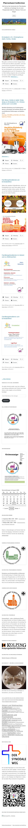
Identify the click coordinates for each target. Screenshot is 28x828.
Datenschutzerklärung (6, 825)
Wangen (11, 735)
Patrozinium (5, 727)
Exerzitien (20, 709)
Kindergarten (11, 722)
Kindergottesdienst (20, 722)
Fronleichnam (21, 712)
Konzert (10, 724)
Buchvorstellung (5, 709)
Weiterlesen (14, 76)
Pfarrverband (8, 729)
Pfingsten (17, 729)
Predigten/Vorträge (8, 731)
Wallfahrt (4, 735)
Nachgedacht (16, 725)
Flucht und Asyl (11, 712)
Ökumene (5, 736)
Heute (11, 508)
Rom (15, 731)
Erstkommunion (13, 709)
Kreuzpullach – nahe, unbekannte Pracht (12, 618)
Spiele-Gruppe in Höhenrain (9, 658)
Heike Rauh (4, 307)
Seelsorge (20, 731)
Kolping (5, 724)
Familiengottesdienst (12, 710)
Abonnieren (5, 400)
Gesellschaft (4, 713)
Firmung (4, 712)
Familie (5, 711)
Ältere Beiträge (6, 379)
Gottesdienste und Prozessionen (9, 716)
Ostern (24, 725)
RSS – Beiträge (11, 815)
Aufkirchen (7, 707)
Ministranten (6, 725)
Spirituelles (11, 733)
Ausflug (14, 708)
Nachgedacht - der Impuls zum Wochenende (12, 692)
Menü (14, 15)
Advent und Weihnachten (12, 705)
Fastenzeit (19, 710)
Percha (11, 727)
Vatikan (18, 733)
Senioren (4, 733)
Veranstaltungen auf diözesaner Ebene (15, 775)
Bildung (18, 708)
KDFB (20, 720)
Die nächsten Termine (7, 515)
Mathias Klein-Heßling (7, 245)
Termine (10, 531)
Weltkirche (19, 735)
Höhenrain (6, 720)
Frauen (17, 712)
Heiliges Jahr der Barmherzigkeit (11, 718)
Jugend (14, 720)
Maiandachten (18, 724)
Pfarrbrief (17, 727)
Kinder (5, 722)
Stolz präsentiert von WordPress (19, 825)
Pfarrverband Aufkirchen (14, 3)
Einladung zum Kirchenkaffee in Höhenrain (13, 573)
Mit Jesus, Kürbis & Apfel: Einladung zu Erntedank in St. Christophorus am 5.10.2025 (13, 102)
